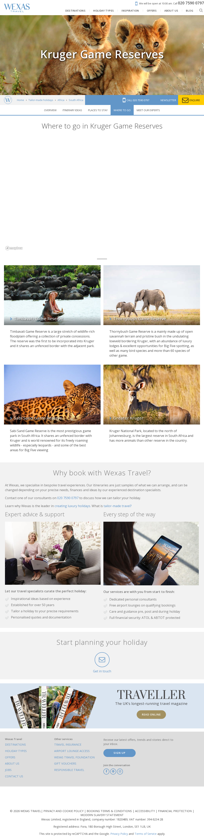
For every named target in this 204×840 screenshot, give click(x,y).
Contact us (14, 776)
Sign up (120, 753)
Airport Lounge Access (72, 751)
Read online (151, 714)
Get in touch (102, 671)
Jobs (8, 770)
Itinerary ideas (72, 110)
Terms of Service (145, 834)
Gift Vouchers (65, 763)
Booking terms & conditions (110, 811)
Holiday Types (16, 751)
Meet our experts (148, 110)
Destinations (15, 744)
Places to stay (98, 110)
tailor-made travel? (118, 506)
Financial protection (175, 811)
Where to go (122, 110)
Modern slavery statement (102, 815)
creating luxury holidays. (73, 506)
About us (12, 763)
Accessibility (145, 811)
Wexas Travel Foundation (74, 757)
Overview (50, 110)
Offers (10, 757)
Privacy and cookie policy (63, 811)
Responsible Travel (69, 770)
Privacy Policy (119, 834)
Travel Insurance (67, 744)
